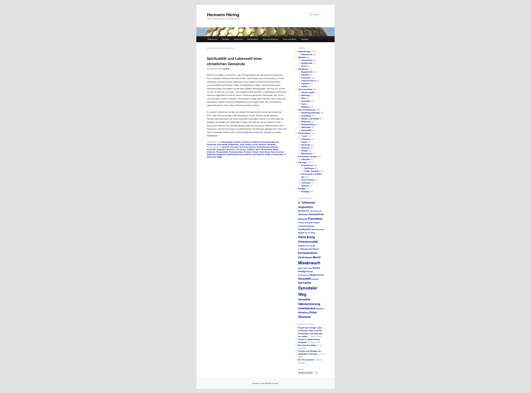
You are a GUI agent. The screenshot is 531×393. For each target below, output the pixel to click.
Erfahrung (274, 147)
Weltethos (305, 106)
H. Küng (311, 232)
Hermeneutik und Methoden (228, 144)
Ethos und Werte (289, 39)
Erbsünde (303, 218)
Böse (303, 98)
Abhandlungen (227, 142)
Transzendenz (277, 154)
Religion (314, 274)
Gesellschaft (256, 142)
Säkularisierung (309, 304)
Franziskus (306, 77)
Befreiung (305, 95)
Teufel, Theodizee (311, 171)
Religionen (306, 121)
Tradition (268, 154)
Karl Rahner (314, 249)
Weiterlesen (213, 135)
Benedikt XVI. (307, 72)
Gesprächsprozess (317, 229)
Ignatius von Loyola (306, 245)
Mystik (275, 149)
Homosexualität (308, 241)
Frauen (304, 142)
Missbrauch (309, 263)
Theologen (305, 182)
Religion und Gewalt (310, 118)
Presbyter (248, 152)
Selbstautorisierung (234, 154)
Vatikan (304, 86)
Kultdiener (251, 149)
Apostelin (225, 147)
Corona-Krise (307, 60)
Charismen (246, 142)
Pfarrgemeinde (222, 152)
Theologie (304, 39)
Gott (306, 233)
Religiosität (211, 154)
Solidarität (315, 279)
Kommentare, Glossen (307, 156)
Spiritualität (306, 130)
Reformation (306, 153)
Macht (258, 149)
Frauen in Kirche (305, 222)
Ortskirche (211, 152)
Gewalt (301, 232)
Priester (256, 152)
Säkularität (271, 144)
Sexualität (305, 101)
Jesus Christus (246, 144)
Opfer (305, 268)
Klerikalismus (305, 257)
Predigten (305, 191)
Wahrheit (305, 185)
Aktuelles (225, 39)
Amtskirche (238, 39)
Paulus (316, 267)
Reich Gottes (265, 152)
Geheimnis (230, 149)
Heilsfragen (309, 168)
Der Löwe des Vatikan (307, 345)
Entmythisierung (263, 147)
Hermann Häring (223, 14)
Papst (310, 268)
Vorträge (301, 188)
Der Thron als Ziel (305, 359)
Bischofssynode (316, 211)
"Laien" (304, 136)
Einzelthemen (307, 165)
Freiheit (316, 222)
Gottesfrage (211, 144)
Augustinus (305, 207)
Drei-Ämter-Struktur (248, 147)
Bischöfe (305, 74)
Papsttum (305, 83)
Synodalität (304, 299)
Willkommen (212, 39)
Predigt (302, 271)
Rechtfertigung (303, 275)
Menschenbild (266, 149)
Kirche (255, 144)
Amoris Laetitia (307, 92)
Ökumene (262, 144)
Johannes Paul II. (308, 80)
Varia (303, 104)
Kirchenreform (252, 39)
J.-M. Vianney (240, 149)
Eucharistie (211, 149)
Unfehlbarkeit (306, 308)
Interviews (305, 159)
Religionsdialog (308, 124)
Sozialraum (247, 154)
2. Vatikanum (306, 202)
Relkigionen (221, 154)
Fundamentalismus (306, 226)
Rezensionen (306, 54)
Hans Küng (306, 237)
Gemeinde (305, 144)
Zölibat (219, 157)
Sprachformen (258, 154)
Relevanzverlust (277, 152)
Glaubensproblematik (270, 142)
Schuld (321, 275)
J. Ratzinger (303, 249)
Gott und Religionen (270, 39)
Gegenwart (221, 149)
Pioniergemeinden (236, 152)
